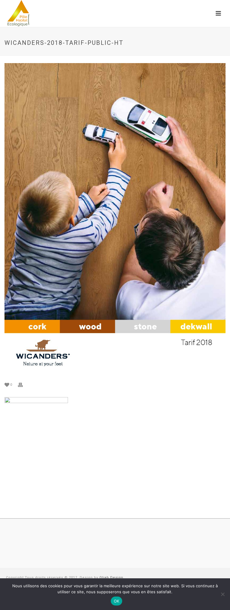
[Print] (23, 384)
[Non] (223, 594)
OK (116, 601)
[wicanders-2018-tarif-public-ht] (115, 219)
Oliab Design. (112, 578)
